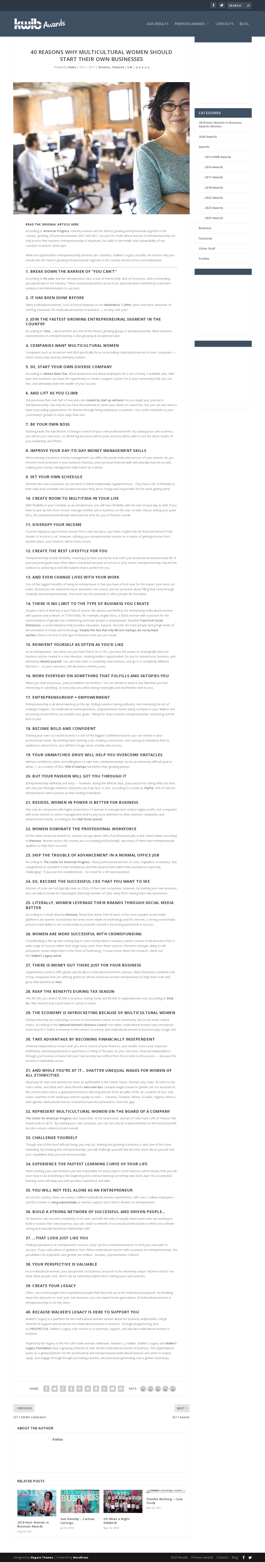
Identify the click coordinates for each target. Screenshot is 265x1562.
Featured (118, 67)
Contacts (225, 24)
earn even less (93, 1087)
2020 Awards (208, 137)
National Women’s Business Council (83, 1025)
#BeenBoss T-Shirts (117, 305)
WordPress (80, 1557)
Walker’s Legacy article (46, 956)
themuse (35, 841)
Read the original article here (52, 224)
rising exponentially (64, 1202)
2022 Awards (214, 198)
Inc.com (48, 278)
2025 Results (158, 24)
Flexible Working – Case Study (165, 1501)
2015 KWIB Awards (218, 157)
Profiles (204, 259)
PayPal (148, 788)
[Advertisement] (230, 72)
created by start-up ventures (105, 400)
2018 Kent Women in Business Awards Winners (220, 124)
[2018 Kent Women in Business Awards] (36, 1503)
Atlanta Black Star (55, 374)
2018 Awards (214, 187)
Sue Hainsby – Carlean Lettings (77, 1521)
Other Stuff (207, 248)
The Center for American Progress (66, 862)
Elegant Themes (42, 1557)
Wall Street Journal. (89, 819)
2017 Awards (214, 177)
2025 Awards (214, 218)
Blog (244, 24)
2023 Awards (214, 208)
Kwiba (72, 67)
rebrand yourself (50, 661)
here (59, 982)
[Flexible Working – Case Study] (166, 1491)
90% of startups (75, 767)
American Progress (56, 231)
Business (104, 67)
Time (46, 331)
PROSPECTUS (39, 1329)
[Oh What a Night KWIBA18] (123, 1501)
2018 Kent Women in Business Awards (33, 1524)
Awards (204, 147)
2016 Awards (214, 167)
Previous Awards (190, 24)
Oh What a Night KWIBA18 (117, 1521)
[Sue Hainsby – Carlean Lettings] (79, 1501)
